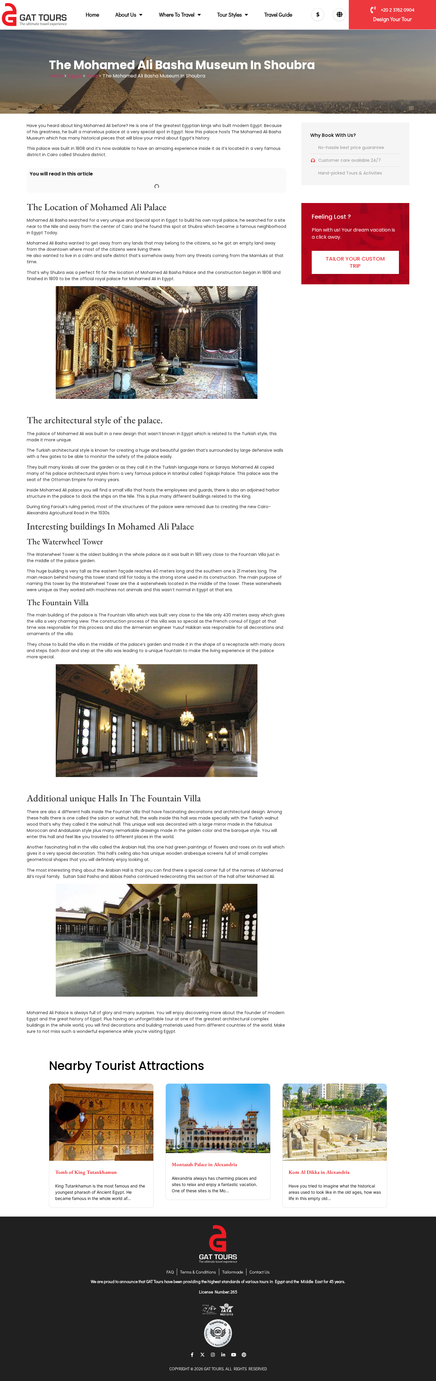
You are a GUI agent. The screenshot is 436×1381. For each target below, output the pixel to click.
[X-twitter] (202, 1354)
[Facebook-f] (192, 1354)
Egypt (75, 75)
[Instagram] (213, 1354)
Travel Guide (278, 14)
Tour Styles (229, 14)
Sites (92, 75)
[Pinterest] (244, 1354)
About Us (125, 14)
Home (92, 14)
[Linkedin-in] (223, 1354)
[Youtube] (233, 1354)
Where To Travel (177, 14)
